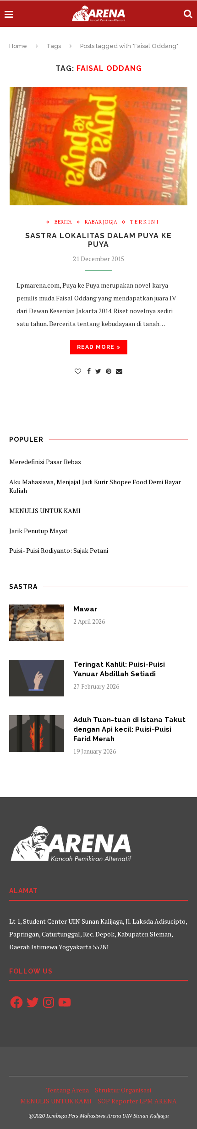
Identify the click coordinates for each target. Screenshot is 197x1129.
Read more (96, 347)
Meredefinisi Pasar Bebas (45, 461)
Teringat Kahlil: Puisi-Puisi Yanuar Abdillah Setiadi (119, 669)
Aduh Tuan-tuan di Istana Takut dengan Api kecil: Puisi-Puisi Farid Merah (129, 729)
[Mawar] (36, 623)
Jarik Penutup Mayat (38, 530)
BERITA (63, 222)
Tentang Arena (67, 1090)
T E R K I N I (144, 222)
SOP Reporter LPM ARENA (137, 1101)
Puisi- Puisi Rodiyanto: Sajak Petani (58, 550)
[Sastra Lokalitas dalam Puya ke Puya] (98, 146)
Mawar (85, 609)
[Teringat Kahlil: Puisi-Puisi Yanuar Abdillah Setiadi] (36, 678)
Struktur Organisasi (123, 1090)
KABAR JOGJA (101, 222)
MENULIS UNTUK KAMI (45, 510)
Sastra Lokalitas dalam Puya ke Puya (98, 240)
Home (18, 46)
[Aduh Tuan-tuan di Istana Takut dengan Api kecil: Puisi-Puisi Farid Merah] (36, 733)
